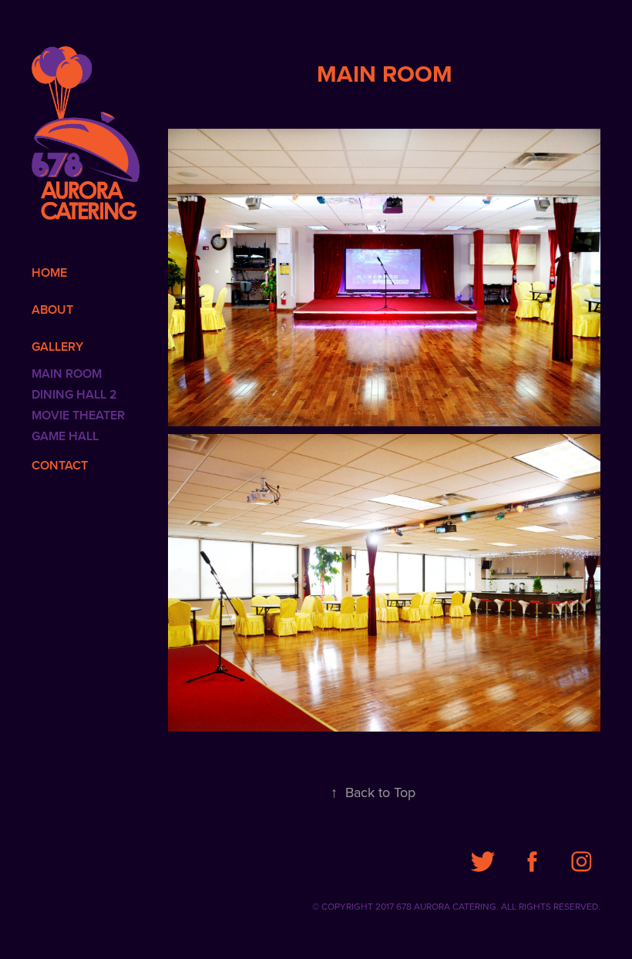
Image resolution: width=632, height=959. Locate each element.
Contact (60, 465)
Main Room (67, 373)
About (52, 309)
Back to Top (373, 792)
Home (49, 272)
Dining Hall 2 (74, 394)
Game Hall (65, 436)
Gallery (57, 346)
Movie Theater (78, 415)
